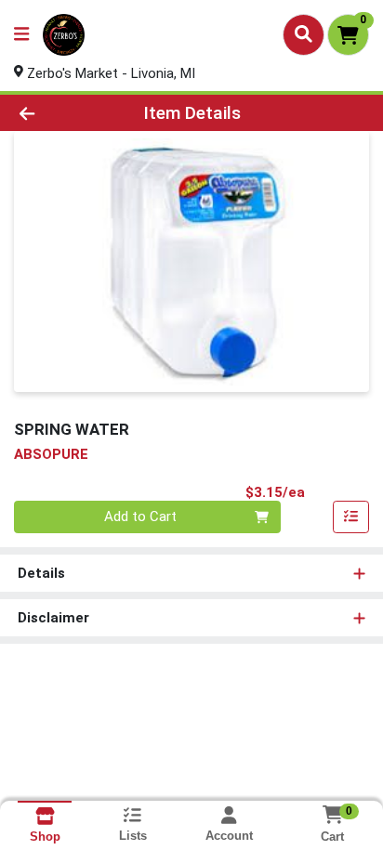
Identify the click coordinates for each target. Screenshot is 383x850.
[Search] (303, 34)
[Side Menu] (21, 35)
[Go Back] (58, 112)
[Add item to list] (351, 517)
